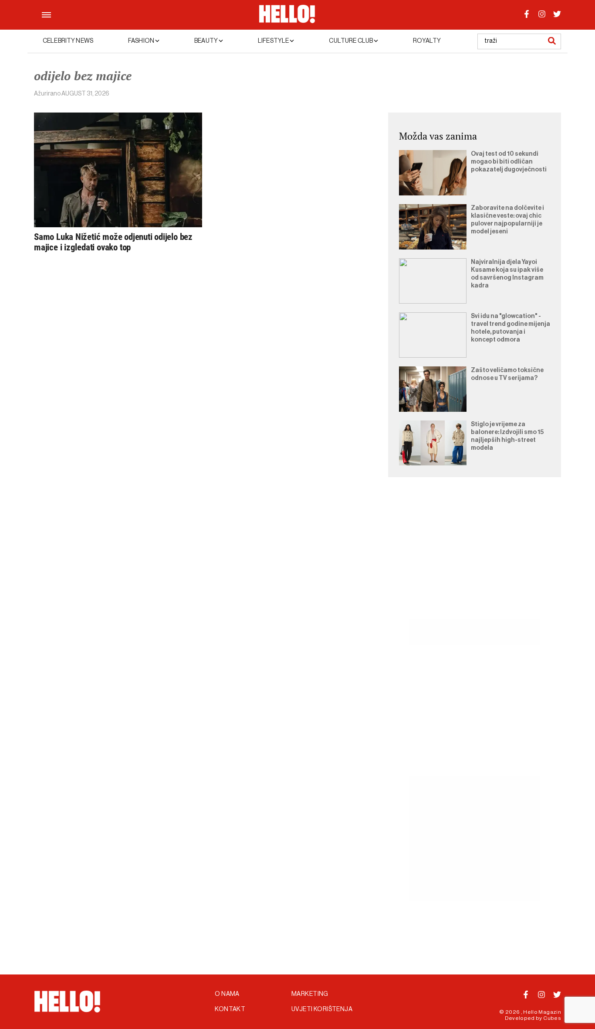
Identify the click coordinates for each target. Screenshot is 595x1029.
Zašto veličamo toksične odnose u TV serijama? (507, 374)
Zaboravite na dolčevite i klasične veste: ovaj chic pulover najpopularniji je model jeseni (507, 220)
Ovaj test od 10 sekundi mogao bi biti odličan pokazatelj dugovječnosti (509, 162)
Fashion (141, 41)
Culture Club (351, 41)
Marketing (309, 994)
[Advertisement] (474, 558)
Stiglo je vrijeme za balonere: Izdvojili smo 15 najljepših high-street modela (507, 436)
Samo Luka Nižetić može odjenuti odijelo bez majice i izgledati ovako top (113, 242)
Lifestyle (274, 41)
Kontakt (230, 1009)
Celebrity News (68, 41)
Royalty (427, 41)
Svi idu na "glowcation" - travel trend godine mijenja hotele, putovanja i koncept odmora (510, 328)
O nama (227, 994)
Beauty (206, 41)
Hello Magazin (542, 1012)
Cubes (552, 1018)
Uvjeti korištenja (321, 1009)
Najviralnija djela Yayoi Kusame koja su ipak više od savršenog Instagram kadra (507, 274)
